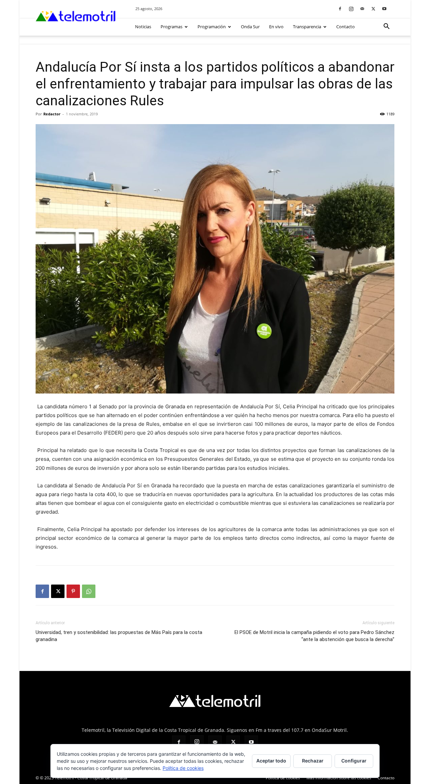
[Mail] (362, 8)
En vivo (276, 27)
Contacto (345, 27)
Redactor (51, 113)
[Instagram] (351, 8)
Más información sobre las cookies (338, 778)
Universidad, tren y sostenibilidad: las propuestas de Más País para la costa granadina (119, 635)
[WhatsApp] (88, 591)
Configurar (354, 760)
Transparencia (307, 27)
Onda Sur (250, 27)
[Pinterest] (73, 591)
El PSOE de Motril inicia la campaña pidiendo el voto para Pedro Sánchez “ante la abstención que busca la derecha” (314, 635)
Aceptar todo (271, 760)
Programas (171, 27)
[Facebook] (340, 8)
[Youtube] (384, 8)
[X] (373, 8)
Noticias (143, 27)
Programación (212, 27)
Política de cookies (283, 778)
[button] (386, 27)
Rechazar (313, 760)
